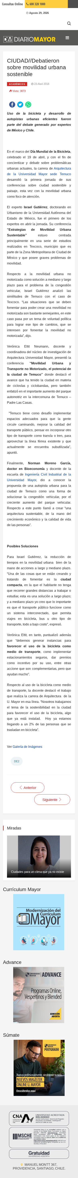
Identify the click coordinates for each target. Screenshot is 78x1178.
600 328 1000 (37, 4)
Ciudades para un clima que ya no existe (37, 871)
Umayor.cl (73, 4)
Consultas (12, 4)
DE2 (16, 761)
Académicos (17, 84)
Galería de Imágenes (28, 746)
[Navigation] (67, 38)
